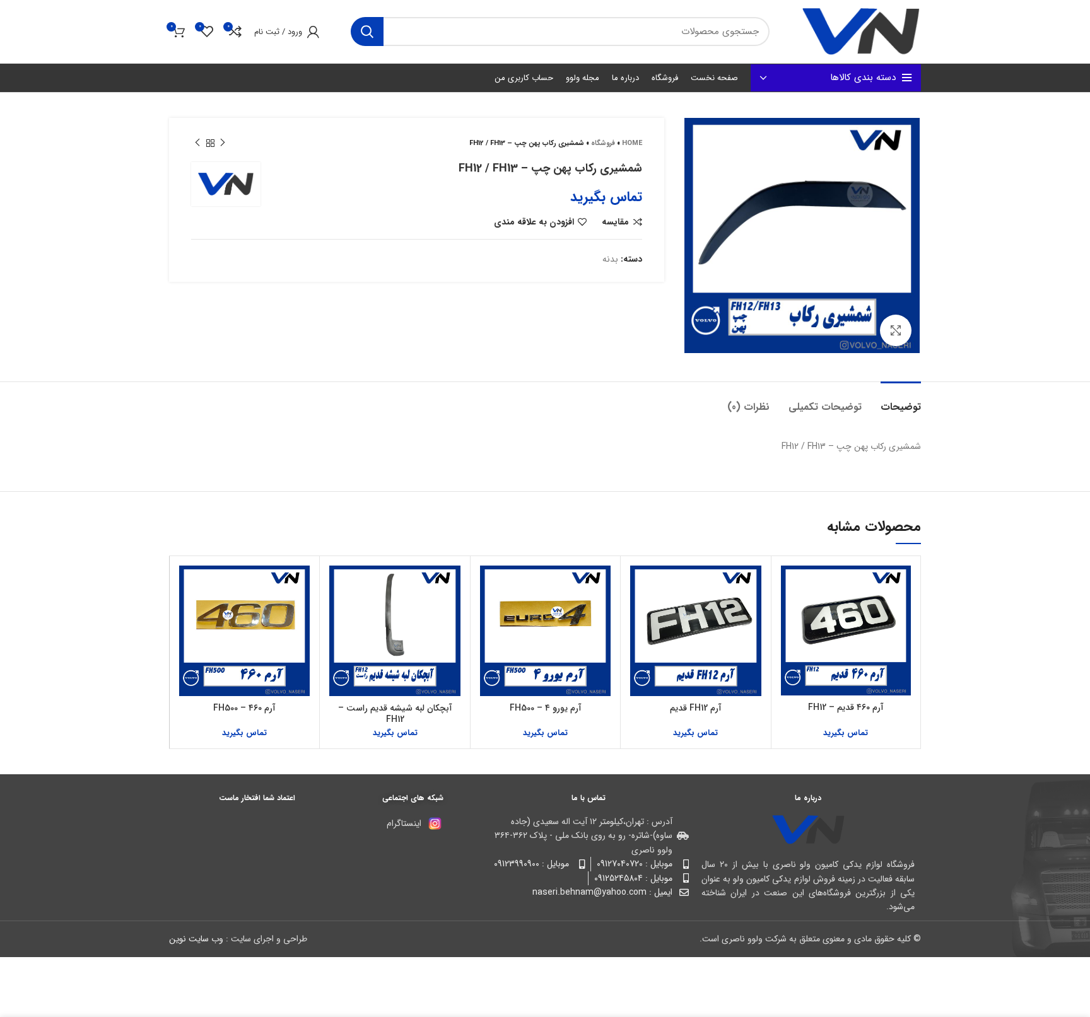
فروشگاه (603, 143)
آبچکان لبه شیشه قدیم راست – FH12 (395, 713)
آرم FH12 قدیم (696, 708)
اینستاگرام (404, 823)
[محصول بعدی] (197, 143)
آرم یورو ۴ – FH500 (546, 708)
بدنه (610, 259)
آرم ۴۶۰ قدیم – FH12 (846, 707)
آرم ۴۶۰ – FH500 (244, 708)
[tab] (901, 400)
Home (632, 143)
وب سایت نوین (196, 939)
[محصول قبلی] (222, 143)
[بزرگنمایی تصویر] (895, 330)
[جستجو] (367, 31)
